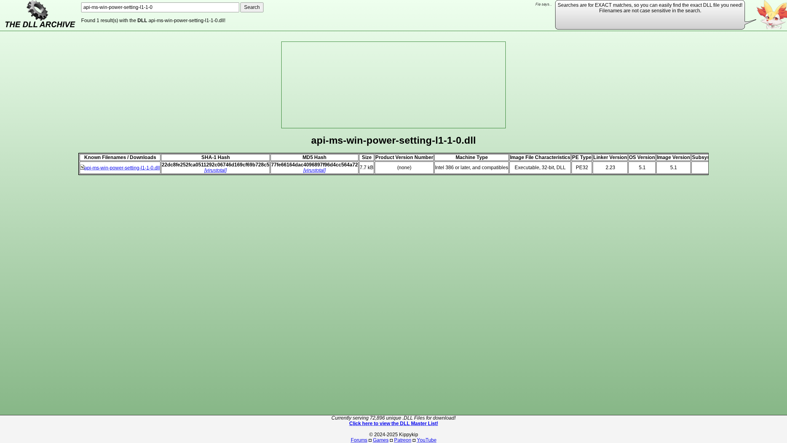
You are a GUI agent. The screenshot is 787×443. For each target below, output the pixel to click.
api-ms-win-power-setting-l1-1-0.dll (122, 167)
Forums (359, 440)
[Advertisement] (393, 85)
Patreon (402, 440)
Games (381, 440)
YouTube (427, 440)
